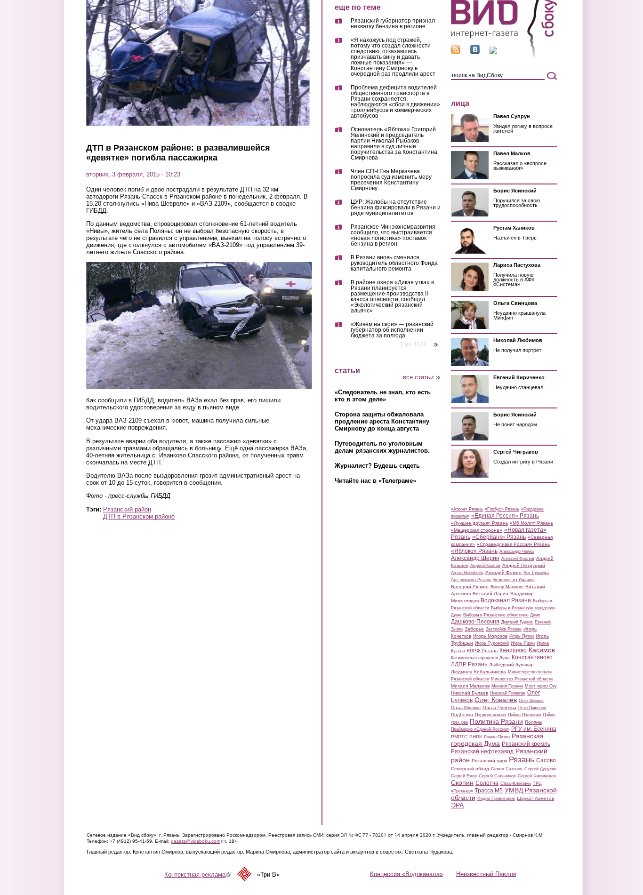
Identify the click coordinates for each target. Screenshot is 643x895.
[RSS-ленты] (455, 52)
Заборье (474, 628)
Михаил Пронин (507, 686)
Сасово (546, 760)
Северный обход (470, 768)
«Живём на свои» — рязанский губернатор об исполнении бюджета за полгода (392, 329)
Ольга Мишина (466, 707)
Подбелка (462, 714)
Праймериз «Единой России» (480, 729)
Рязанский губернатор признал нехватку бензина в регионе (393, 24)
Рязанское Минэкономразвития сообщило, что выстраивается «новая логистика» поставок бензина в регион (393, 235)
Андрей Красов (485, 565)
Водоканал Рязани (506, 600)
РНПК (475, 736)
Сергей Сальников (497, 776)
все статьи (418, 377)
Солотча (486, 783)
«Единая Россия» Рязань (505, 515)
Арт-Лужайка (536, 572)
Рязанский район (127, 509)
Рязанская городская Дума (497, 739)
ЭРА (457, 805)
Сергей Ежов (464, 776)
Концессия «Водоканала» (406, 873)
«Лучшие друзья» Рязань (479, 523)
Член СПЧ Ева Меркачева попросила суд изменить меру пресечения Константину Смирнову (391, 180)
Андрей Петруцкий (523, 565)
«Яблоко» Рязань (474, 551)
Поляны (533, 722)
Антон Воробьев (467, 572)
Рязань (521, 759)
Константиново (532, 657)
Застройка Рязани (504, 629)
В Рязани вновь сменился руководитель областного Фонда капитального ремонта (394, 263)
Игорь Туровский (492, 643)
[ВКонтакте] (475, 52)
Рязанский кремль (526, 744)
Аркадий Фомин (503, 572)
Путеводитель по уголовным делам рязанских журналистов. (382, 447)
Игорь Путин (521, 636)
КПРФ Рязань (482, 650)
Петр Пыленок (532, 707)
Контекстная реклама (197, 874)
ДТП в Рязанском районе (139, 516)
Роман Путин (497, 737)
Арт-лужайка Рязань (471, 579)
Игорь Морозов (490, 636)
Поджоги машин (490, 714)
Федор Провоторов (496, 798)
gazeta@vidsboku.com (198, 841)
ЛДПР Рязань (469, 664)
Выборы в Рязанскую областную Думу (501, 615)
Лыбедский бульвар (511, 664)
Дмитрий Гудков (517, 622)
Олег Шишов (531, 700)
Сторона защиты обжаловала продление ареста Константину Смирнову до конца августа (382, 421)
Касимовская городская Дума (480, 657)
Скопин (462, 782)
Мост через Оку (541, 686)
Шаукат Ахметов (535, 798)
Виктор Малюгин (506, 586)
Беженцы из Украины (514, 579)
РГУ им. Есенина (533, 729)
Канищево (513, 650)
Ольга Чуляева (499, 707)
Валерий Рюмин (470, 586)
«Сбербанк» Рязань (499, 537)
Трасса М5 (489, 790)
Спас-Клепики (515, 783)
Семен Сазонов (506, 769)
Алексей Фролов (517, 558)
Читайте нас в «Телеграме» (375, 480)
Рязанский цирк (489, 760)
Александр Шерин (475, 558)
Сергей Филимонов (537, 776)
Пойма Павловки (524, 714)
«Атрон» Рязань (467, 509)
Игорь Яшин (523, 643)
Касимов (542, 650)
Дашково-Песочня (475, 621)
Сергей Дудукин (540, 769)
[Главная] (504, 55)
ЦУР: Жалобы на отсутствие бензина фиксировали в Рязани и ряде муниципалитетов (396, 207)
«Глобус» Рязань (502, 509)
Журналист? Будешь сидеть (377, 465)
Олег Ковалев (495, 699)
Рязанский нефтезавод (482, 751)
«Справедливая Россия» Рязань (513, 544)
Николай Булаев (469, 692)
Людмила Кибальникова (478, 671)
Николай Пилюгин (507, 693)
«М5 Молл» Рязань (531, 523)
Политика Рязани (496, 721)
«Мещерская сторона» (476, 530)
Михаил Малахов (470, 685)
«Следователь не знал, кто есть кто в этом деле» (383, 396)
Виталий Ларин (490, 593)
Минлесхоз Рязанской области (522, 679)
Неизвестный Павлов (486, 873)
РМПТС (459, 736)
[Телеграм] (493, 52)
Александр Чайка (516, 551)
